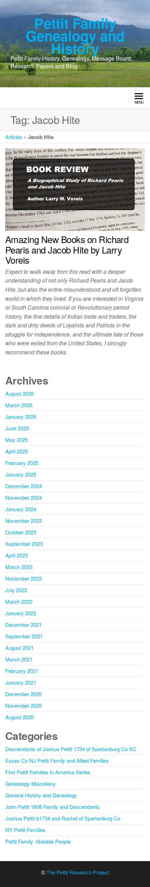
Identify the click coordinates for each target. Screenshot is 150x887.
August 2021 (19, 647)
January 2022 (20, 613)
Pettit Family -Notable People (38, 841)
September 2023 (24, 543)
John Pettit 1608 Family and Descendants (52, 806)
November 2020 (23, 705)
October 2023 (20, 532)
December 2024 (23, 486)
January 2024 (20, 509)
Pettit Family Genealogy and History (75, 35)
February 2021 (21, 670)
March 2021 (18, 659)
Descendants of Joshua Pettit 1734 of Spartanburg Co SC (70, 749)
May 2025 (16, 439)
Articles (13, 136)
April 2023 (16, 555)
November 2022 (23, 578)
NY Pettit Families (25, 829)
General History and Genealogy (41, 795)
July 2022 (16, 590)
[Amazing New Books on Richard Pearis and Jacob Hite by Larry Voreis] (75, 188)
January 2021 (20, 682)
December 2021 (23, 624)
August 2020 (19, 717)
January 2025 (20, 474)
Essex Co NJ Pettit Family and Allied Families (57, 760)
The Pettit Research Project (77, 872)
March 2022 (18, 601)
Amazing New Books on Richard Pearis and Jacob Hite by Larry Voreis (66, 249)
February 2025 (21, 462)
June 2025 (17, 428)
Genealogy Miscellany (30, 783)
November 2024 (23, 497)
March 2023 (18, 566)
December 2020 (23, 694)
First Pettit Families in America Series (47, 772)
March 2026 (18, 405)
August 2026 (19, 393)
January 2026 (20, 416)
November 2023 (23, 520)
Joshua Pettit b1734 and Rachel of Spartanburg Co (62, 818)
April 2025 (16, 451)
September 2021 (24, 636)
